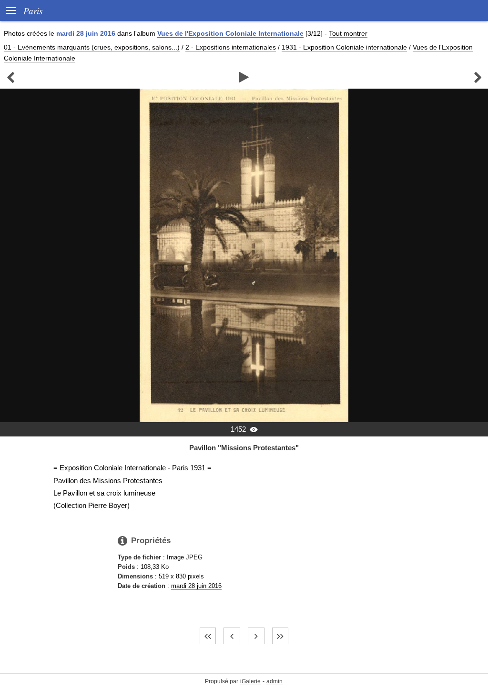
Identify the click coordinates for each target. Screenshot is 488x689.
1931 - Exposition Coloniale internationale (344, 47)
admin (274, 681)
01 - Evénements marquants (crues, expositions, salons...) (92, 47)
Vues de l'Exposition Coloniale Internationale (230, 33)
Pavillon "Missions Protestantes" (244, 448)
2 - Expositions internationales (230, 47)
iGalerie (250, 681)
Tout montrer (348, 33)
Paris (32, 10)
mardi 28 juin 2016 (196, 585)
